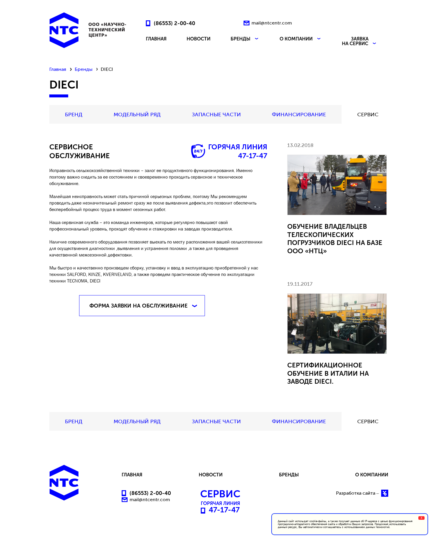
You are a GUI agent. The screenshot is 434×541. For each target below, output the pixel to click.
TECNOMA (77, 280)
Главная (57, 69)
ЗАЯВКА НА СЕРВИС (355, 41)
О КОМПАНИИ (297, 39)
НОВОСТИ (199, 39)
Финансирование (299, 114)
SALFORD (76, 274)
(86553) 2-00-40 (174, 23)
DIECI (95, 280)
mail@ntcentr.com (272, 23)
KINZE (94, 274)
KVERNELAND (117, 274)
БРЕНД (73, 114)
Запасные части (216, 114)
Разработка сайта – (358, 493)
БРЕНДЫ (241, 39)
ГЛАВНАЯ (156, 39)
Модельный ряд (137, 114)
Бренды (83, 69)
